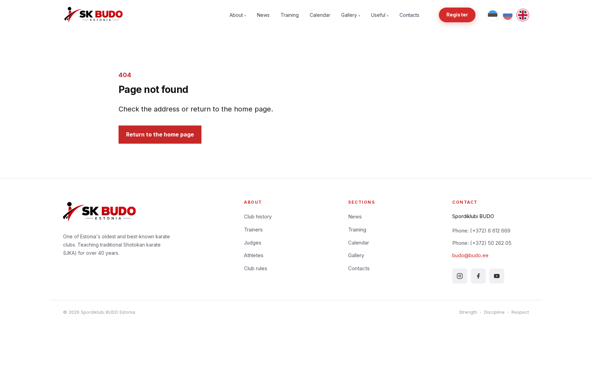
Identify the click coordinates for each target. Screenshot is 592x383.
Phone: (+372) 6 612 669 (481, 230)
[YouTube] (496, 276)
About (238, 15)
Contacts (409, 15)
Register (457, 14)
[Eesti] (492, 15)
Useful (379, 15)
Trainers (253, 229)
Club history (258, 216)
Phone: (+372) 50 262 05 (481, 243)
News (263, 15)
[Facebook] (478, 276)
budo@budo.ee (470, 255)
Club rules (255, 268)
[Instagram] (459, 276)
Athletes (253, 255)
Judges (252, 242)
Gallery (350, 15)
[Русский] (508, 15)
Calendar (320, 15)
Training (290, 15)
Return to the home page (160, 134)
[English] (523, 15)
